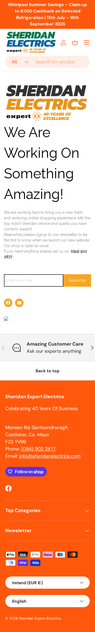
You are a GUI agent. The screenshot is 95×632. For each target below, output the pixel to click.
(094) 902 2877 (38, 449)
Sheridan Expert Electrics (40, 618)
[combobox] (47, 62)
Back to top (47, 371)
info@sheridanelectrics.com (49, 456)
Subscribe (77, 280)
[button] (75, 42)
